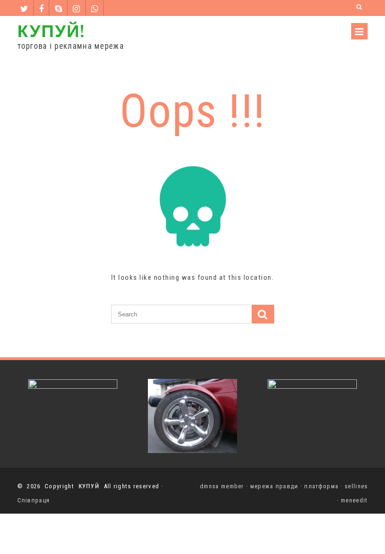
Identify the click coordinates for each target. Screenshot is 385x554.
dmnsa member (222, 486)
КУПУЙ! (51, 30)
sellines (356, 486)
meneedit (354, 500)
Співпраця (33, 500)
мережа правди (274, 486)
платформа (321, 486)
